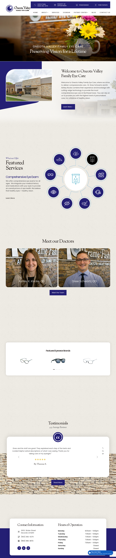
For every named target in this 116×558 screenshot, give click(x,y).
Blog (94, 12)
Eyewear (66, 12)
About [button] (44, 12)
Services (55, 12)
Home (35, 12)
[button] (54, 369)
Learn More (67, 107)
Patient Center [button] (80, 12)
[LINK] (8, 249)
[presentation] (12, 355)
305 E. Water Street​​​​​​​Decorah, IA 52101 (28, 534)
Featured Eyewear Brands (58, 350)
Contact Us (105, 12)
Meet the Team (58, 292)
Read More (58, 485)
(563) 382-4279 (43, 6)
